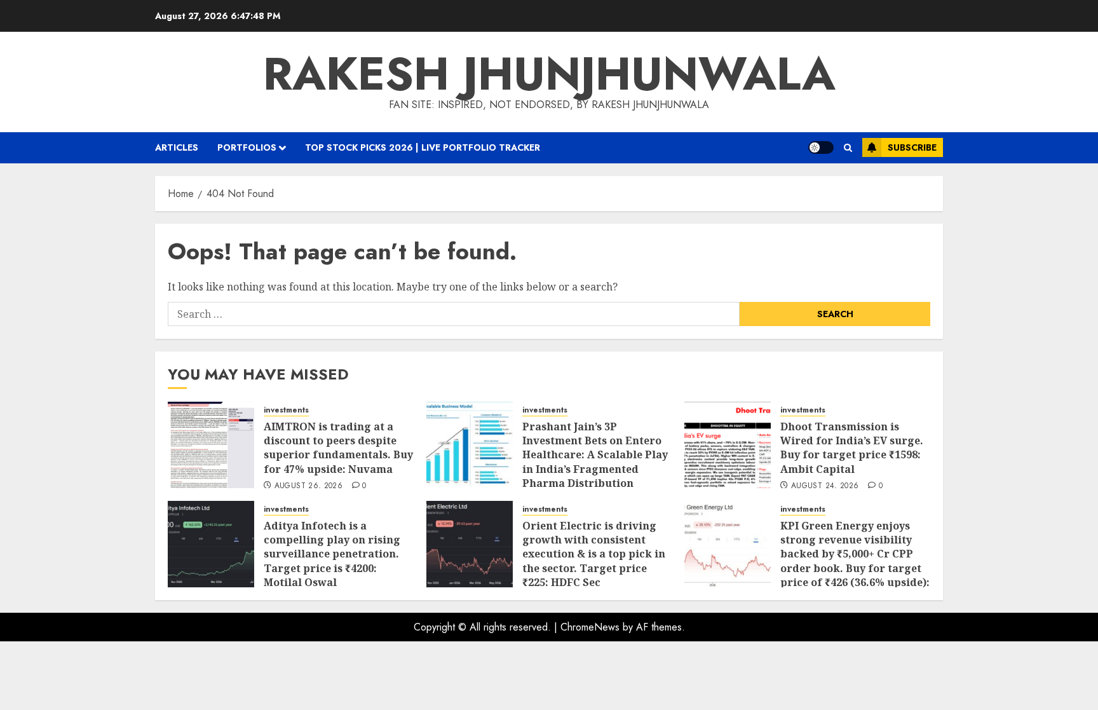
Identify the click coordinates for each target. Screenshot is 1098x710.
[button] (848, 147)
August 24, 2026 (824, 486)
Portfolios (246, 147)
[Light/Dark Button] (821, 147)
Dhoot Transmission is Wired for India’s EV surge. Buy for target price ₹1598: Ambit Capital (851, 448)
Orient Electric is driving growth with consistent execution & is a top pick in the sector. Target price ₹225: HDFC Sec (593, 554)
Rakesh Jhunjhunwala (549, 74)
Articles (176, 147)
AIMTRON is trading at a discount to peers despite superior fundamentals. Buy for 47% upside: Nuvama (338, 448)
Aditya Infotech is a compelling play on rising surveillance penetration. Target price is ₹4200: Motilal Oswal (332, 554)
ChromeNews (590, 627)
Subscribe (912, 147)
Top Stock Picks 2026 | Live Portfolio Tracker (422, 147)
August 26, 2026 (308, 486)
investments (286, 410)
